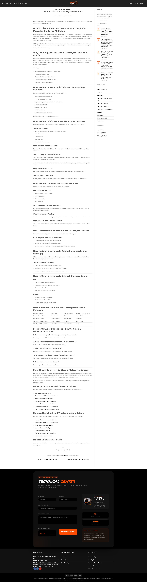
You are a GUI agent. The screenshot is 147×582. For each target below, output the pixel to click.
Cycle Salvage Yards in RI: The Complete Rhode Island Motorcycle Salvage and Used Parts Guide (107, 65)
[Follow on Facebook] (34, 568)
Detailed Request (44, 513)
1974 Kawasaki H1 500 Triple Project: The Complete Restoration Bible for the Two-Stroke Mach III (107, 75)
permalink (76, 455)
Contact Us (64, 560)
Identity (41, 496)
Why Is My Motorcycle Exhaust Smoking (78, 459)
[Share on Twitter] (60, 450)
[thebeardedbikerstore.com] (73, 3)
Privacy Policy (92, 557)
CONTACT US (13, 3)
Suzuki (99, 112)
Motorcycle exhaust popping (42, 430)
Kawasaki (99, 95)
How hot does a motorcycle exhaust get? (45, 401)
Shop (7, 3)
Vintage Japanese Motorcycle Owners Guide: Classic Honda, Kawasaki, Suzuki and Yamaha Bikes (107, 31)
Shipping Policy (92, 560)
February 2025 (101, 135)
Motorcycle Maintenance (62, 9)
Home (3, 3)
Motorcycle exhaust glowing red (43, 428)
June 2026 (100, 130)
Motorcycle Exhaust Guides (104, 98)
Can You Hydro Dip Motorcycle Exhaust (47, 459)
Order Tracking (65, 563)
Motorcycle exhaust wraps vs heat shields (46, 404)
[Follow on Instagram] (37, 568)
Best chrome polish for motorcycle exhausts (46, 395)
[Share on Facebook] (57, 450)
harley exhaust (101, 89)
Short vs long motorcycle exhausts (44, 425)
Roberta (70, 16)
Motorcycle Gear (101, 103)
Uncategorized (101, 118)
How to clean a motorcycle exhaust (44, 398)
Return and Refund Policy (95, 563)
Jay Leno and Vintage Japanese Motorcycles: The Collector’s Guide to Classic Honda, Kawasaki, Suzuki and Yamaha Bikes (107, 42)
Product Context (44, 505)
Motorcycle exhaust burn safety (43, 436)
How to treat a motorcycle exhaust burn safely (47, 409)
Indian (98, 92)
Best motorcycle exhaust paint (43, 393)
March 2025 (100, 133)
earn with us (22, 3)
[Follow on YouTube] (40, 568)
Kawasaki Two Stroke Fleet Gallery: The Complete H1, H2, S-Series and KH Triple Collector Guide (107, 54)
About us (63, 557)
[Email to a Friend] (63, 450)
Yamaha (99, 121)
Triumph (99, 115)
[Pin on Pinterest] (65, 450)
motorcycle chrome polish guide (68, 443)
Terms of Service (92, 565)
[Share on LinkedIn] (68, 450)
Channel (61, 496)
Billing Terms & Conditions (95, 568)
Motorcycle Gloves (102, 106)
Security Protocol (44, 528)
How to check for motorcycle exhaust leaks (46, 406)
